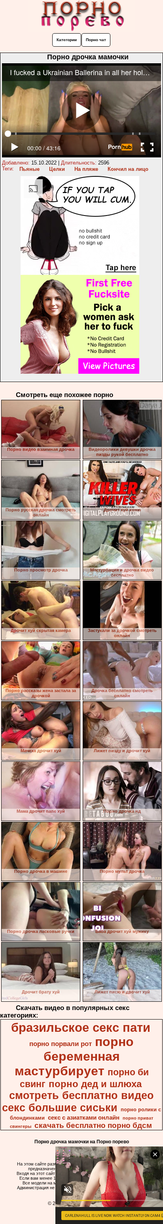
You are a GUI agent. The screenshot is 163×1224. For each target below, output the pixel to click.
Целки (57, 169)
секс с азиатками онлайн (83, 1117)
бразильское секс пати (80, 1027)
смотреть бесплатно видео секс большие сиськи (78, 1102)
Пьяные (29, 169)
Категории (67, 40)
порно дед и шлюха (95, 1083)
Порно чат (96, 40)
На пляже (86, 169)
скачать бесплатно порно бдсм (93, 1125)
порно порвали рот (60, 1044)
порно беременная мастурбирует (74, 1056)
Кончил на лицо (128, 169)
